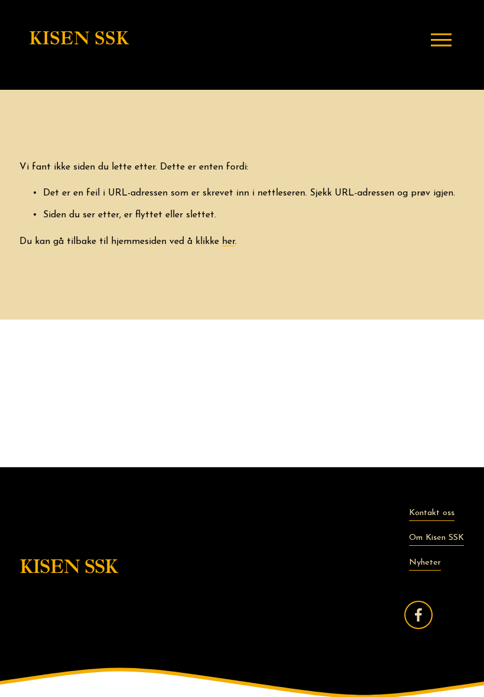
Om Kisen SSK (436, 537)
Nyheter (425, 562)
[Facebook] (418, 615)
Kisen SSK (79, 39)
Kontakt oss (431, 513)
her (228, 241)
